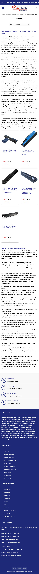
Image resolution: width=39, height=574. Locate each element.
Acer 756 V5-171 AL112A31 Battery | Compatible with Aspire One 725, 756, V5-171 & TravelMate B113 (10, 190)
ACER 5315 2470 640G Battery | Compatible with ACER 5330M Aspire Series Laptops (28, 152)
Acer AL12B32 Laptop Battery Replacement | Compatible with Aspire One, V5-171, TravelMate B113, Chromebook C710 (29, 191)
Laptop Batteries (28, 14)
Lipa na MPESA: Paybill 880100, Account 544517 (23, 2)
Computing (8, 14)
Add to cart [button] (6, 164)
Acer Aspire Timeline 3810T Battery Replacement (9, 227)
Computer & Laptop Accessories (17, 14)
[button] (3, 8)
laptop (29, 48)
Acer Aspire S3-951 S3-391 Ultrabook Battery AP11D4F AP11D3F (9, 152)
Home (3, 14)
